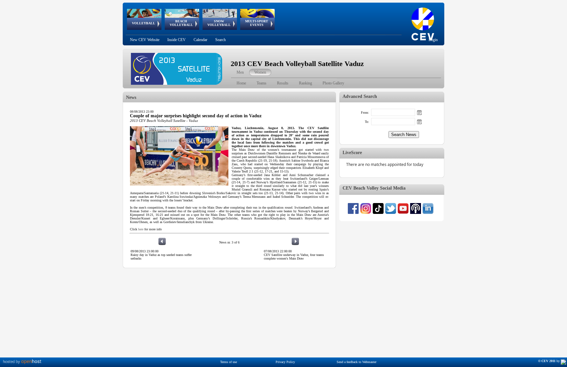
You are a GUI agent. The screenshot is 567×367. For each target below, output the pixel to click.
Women (260, 72)
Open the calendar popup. (419, 112)
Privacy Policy (285, 362)
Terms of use (228, 362)
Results (282, 83)
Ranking (305, 83)
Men (240, 72)
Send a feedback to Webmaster (356, 362)
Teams (261, 83)
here (140, 229)
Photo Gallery (333, 83)
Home (241, 83)
